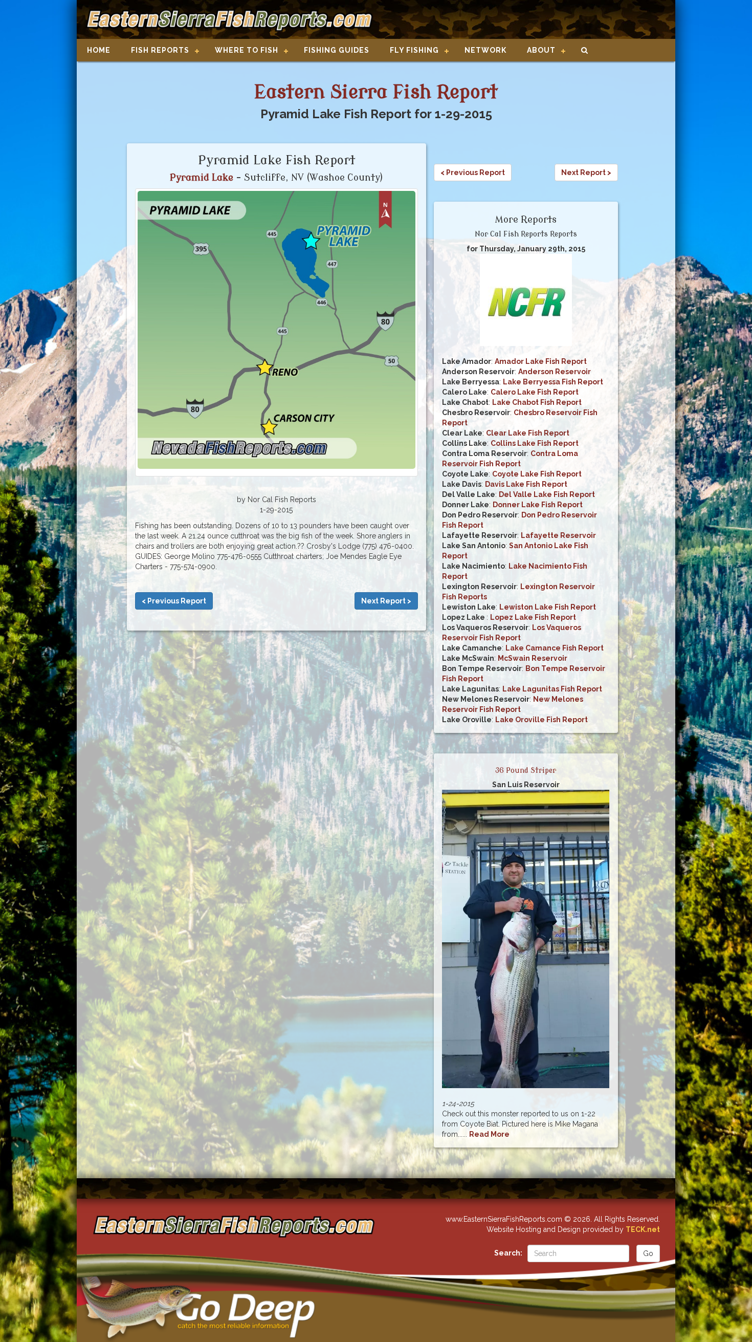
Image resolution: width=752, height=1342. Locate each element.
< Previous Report (174, 601)
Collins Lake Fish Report (535, 443)
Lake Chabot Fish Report (537, 402)
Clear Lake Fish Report (527, 433)
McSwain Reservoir (532, 658)
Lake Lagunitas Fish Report (552, 689)
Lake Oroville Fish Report (541, 720)
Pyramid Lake (201, 177)
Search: (508, 1253)
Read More (489, 1134)
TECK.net (643, 1229)
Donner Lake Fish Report (538, 505)
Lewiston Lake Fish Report (547, 607)
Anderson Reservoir (554, 371)
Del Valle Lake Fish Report (547, 494)
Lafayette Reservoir (558, 535)
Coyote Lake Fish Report (537, 474)
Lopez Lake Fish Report (533, 617)
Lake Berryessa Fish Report (553, 382)
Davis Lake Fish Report (526, 484)
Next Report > (386, 601)
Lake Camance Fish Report (554, 648)
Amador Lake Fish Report (541, 361)
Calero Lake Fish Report (535, 392)
